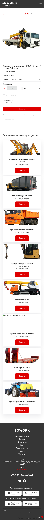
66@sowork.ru (22, 469)
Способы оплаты (24, 512)
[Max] (24, 481)
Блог (22, 445)
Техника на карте (22, 448)
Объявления (22, 454)
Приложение (22, 442)
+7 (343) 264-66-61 (22, 475)
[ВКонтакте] (19, 481)
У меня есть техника (22, 436)
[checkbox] (22, 95)
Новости (22, 451)
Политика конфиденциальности (11, 512)
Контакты (22, 439)
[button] (22, 109)
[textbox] (12, 88)
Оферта (31, 512)
